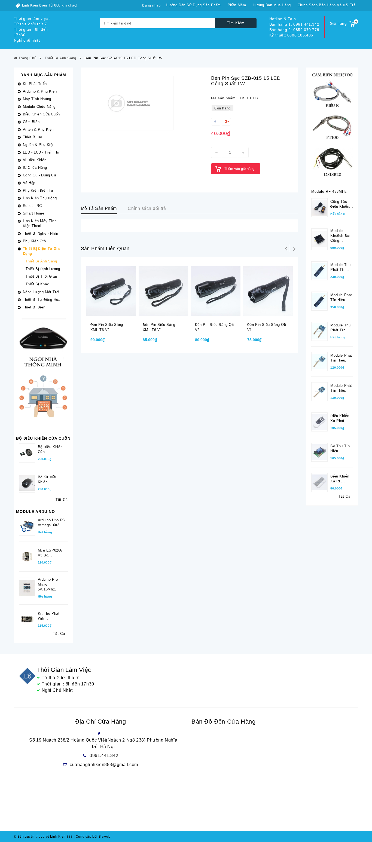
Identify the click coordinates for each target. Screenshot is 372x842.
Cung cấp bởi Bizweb (92, 836)
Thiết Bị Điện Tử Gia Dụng (41, 251)
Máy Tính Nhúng (37, 99)
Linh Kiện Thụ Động (40, 198)
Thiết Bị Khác (37, 284)
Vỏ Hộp (29, 183)
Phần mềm (237, 5)
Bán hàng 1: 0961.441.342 (294, 24)
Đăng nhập (151, 5)
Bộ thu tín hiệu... (340, 448)
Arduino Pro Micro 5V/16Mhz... (48, 584)
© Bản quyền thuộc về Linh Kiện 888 (43, 836)
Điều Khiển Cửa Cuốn (41, 114)
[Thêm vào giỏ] (107, 313)
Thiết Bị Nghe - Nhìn (40, 233)
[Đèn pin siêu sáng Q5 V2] (215, 291)
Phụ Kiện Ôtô (34, 241)
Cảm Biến (31, 122)
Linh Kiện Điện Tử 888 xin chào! (50, 5)
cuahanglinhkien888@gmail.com (104, 764)
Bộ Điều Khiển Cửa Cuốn (43, 438)
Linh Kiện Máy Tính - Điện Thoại (41, 223)
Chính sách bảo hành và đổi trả (327, 5)
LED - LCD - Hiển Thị (41, 152)
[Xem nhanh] (118, 313)
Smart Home (33, 213)
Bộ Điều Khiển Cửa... (50, 449)
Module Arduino (35, 511)
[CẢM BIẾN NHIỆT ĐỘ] (332, 125)
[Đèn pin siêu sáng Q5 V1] (268, 291)
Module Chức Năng (39, 107)
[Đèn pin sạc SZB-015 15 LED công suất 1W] (129, 103)
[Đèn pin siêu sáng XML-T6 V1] (163, 291)
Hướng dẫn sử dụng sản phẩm (193, 5)
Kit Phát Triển (35, 84)
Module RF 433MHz (329, 191)
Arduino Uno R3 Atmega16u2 (51, 522)
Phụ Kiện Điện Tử (38, 190)
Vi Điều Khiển (35, 160)
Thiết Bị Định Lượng (43, 269)
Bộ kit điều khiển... (48, 479)
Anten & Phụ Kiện (38, 129)
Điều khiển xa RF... (339, 478)
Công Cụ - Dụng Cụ (39, 175)
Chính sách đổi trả (147, 208)
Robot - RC (32, 206)
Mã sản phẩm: (224, 98)
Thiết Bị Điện (34, 307)
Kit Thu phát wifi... (49, 615)
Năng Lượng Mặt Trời (41, 292)
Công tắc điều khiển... (341, 204)
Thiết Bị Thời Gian (41, 276)
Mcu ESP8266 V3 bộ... (50, 552)
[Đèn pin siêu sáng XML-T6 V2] (111, 291)
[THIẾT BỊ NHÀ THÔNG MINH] (43, 373)
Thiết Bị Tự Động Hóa (41, 300)
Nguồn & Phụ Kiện (39, 145)
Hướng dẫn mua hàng (272, 5)
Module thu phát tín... (340, 267)
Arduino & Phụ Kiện (40, 91)
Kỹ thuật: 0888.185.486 (291, 35)
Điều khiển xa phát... (339, 418)
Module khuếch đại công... (340, 236)
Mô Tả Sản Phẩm (99, 208)
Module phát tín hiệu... (341, 297)
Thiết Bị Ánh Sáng (41, 261)
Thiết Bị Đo (32, 137)
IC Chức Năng (35, 168)
